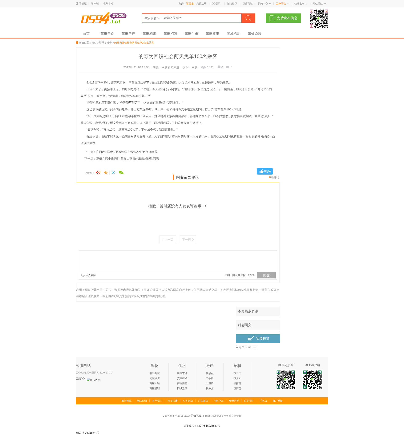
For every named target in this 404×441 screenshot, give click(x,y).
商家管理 (155, 388)
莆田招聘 (170, 34)
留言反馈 (277, 400)
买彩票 (133, 102)
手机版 (83, 3)
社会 (109, 42)
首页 (86, 34)
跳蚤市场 (182, 373)
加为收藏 (126, 400)
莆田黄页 (212, 34)
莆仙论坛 (254, 34)
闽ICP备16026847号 (87, 432)
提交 (266, 275)
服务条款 (188, 400)
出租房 (210, 383)
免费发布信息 (287, 18)
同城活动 (233, 34)
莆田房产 (128, 34)
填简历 (237, 388)
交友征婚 (182, 378)
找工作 (237, 373)
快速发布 (299, 3)
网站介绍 (142, 400)
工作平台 (281, 3)
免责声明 (234, 400)
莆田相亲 (149, 34)
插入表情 (91, 275)
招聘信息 (219, 400)
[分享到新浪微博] (99, 173)
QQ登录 (216, 3)
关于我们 (157, 400)
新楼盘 (210, 373)
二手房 (210, 378)
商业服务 (182, 383)
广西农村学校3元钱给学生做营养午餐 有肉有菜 (127, 152)
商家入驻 (155, 383)
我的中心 (263, 3)
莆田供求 (191, 34)
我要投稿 (263, 338)
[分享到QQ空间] (106, 173)
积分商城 (247, 3)
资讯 (101, 42)
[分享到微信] (121, 173)
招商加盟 (172, 400)
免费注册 (201, 3)
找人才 (237, 378)
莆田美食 (107, 34)
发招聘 (237, 383)
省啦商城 (155, 373)
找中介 (210, 388)
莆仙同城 (196, 415)
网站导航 (318, 3)
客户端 (95, 3)
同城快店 (155, 378)
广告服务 (203, 400)
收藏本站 (108, 3)
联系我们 (249, 400)
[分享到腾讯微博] (114, 173)
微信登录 (232, 3)
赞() (267, 171)
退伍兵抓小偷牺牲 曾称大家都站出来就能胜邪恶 (127, 158)
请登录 (190, 3)
